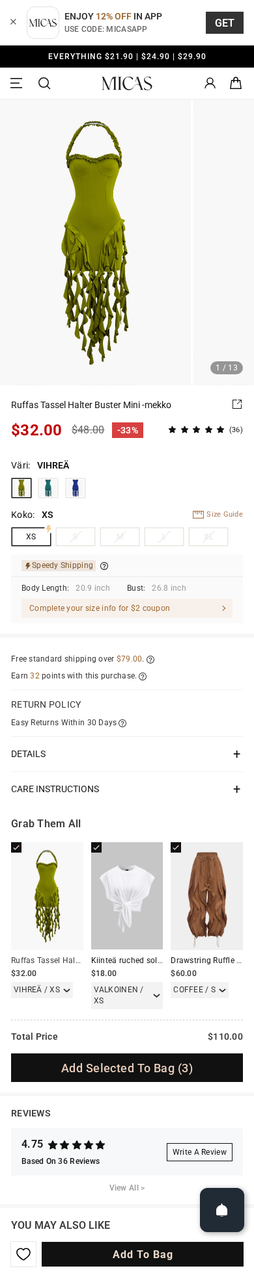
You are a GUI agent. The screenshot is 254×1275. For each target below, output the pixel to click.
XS (31, 536)
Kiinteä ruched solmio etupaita (148, 960)
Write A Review (200, 1152)
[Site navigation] (18, 83)
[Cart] (236, 83)
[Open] (222, 1210)
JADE (48, 488)
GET (225, 23)
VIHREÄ (21, 488)
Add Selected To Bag (127, 1068)
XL (209, 536)
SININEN (75, 488)
